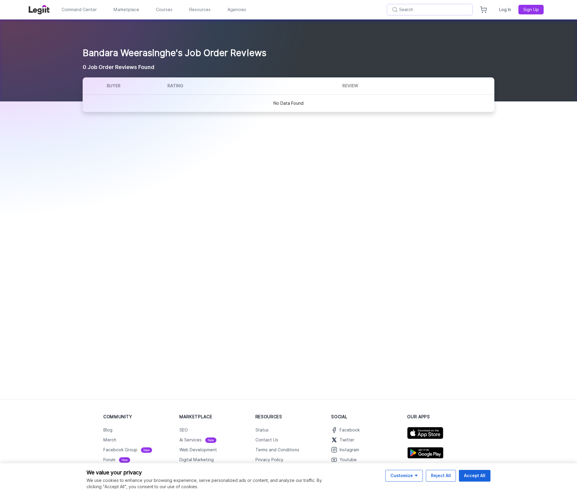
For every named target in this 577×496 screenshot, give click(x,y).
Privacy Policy (269, 459)
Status (262, 430)
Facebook (350, 430)
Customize (401, 475)
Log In (505, 9)
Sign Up (531, 9)
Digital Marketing (196, 459)
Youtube (348, 459)
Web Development (198, 449)
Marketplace (126, 9)
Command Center (79, 9)
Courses (164, 9)
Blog (107, 430)
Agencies (236, 9)
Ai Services (196, 439)
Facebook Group (126, 449)
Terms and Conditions (277, 449)
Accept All (474, 475)
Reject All (441, 475)
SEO (183, 430)
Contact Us (266, 439)
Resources (200, 9)
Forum (115, 459)
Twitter (347, 439)
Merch (109, 439)
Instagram (349, 449)
